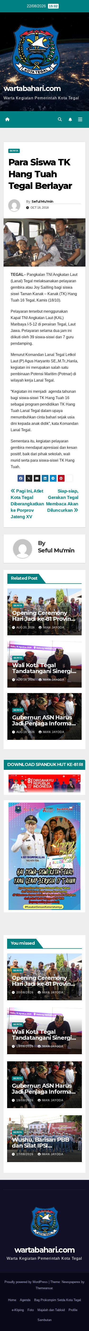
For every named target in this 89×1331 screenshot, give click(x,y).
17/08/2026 (25, 1154)
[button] (60, 119)
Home (12, 1300)
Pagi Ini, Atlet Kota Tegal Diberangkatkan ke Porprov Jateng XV (27, 503)
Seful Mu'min (42, 201)
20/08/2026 (25, 992)
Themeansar (44, 1288)
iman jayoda (53, 627)
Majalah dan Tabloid (51, 1310)
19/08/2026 (25, 1046)
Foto (31, 1310)
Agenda (25, 1300)
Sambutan (44, 1320)
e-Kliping (18, 1310)
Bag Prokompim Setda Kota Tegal (57, 1300)
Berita (14, 150)
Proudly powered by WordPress (27, 1282)
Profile (73, 1310)
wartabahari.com (32, 88)
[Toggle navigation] (80, 119)
